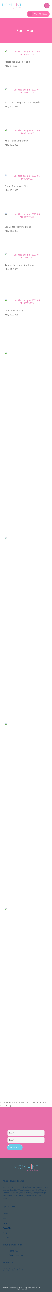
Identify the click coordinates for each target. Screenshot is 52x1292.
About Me (7, 1228)
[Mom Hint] (11, 6)
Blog (5, 1232)
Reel (4, 1218)
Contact (6, 1237)
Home (5, 1214)
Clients (5, 1223)
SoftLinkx (34, 1287)
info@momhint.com (15, 1255)
